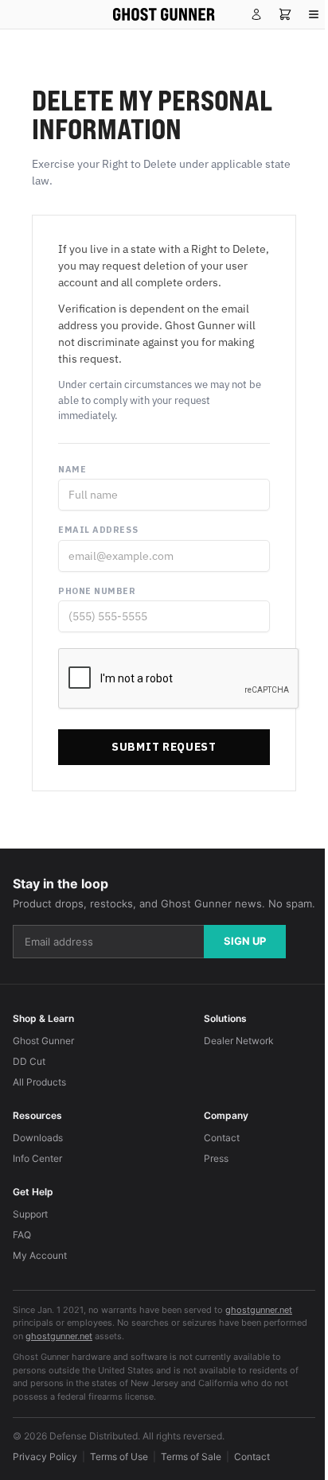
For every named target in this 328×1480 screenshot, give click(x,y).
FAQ (22, 1235)
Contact (222, 1138)
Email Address (98, 529)
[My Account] (256, 14)
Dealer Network (239, 1041)
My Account (40, 1255)
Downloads (38, 1138)
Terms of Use (119, 1457)
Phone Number (97, 590)
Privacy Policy (45, 1457)
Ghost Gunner (43, 1041)
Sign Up (245, 940)
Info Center (37, 1158)
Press (216, 1158)
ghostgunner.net (258, 1309)
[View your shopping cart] (285, 14)
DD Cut (29, 1061)
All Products (39, 1082)
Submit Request (164, 747)
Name (72, 469)
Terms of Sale (191, 1457)
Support (30, 1214)
